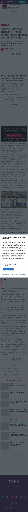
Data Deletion (5, 274)
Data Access (14, 274)
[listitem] (14, 265)
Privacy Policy (22, 274)
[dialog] (14, 256)
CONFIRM (8, 269)
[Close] (25, 237)
